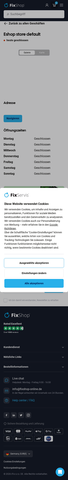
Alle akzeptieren (34, 283)
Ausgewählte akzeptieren (34, 262)
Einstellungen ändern (34, 273)
